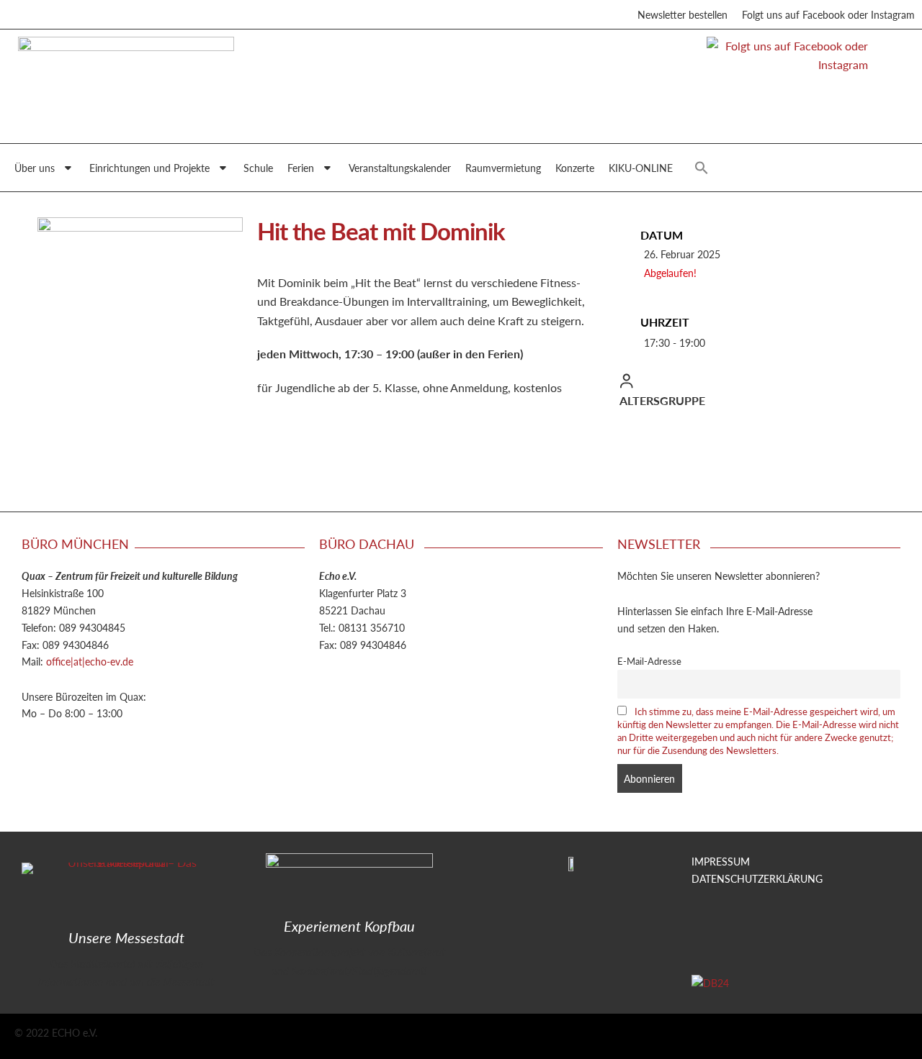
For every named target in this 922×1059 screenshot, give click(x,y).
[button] (701, 167)
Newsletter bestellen (682, 14)
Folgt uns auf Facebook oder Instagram (828, 14)
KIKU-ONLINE (641, 167)
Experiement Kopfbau (349, 926)
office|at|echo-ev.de (89, 661)
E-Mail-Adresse (649, 661)
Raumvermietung (503, 167)
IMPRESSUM (721, 861)
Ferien (300, 167)
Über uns (34, 167)
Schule (258, 167)
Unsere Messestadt (126, 937)
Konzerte (574, 167)
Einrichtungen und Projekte (149, 167)
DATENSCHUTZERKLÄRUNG (757, 878)
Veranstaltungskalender (400, 167)
